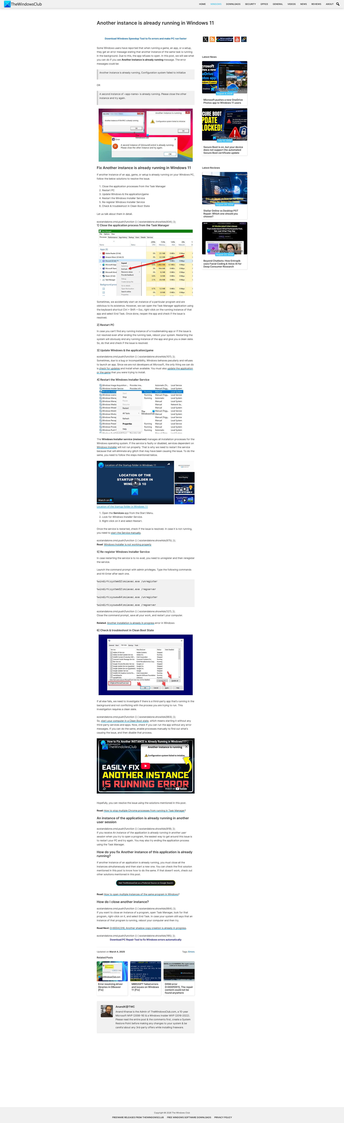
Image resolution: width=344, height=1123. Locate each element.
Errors (191, 951)
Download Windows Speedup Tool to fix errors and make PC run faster (146, 38)
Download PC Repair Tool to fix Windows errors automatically (146, 939)
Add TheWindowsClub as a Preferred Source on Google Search (146, 883)
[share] (168, 464)
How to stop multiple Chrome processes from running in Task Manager (144, 810)
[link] (101, 465)
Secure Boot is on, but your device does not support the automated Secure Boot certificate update (223, 150)
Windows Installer (107, 447)
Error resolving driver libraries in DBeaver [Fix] (110, 987)
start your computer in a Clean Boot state (124, 720)
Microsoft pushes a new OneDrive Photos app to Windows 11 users (223, 101)
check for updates (109, 368)
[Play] (184, 489)
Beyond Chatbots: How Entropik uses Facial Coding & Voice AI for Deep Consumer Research (222, 263)
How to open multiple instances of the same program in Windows (141, 894)
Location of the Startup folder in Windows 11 (130, 465)
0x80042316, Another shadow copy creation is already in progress (148, 928)
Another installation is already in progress (130, 623)
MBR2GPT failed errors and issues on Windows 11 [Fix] (145, 987)
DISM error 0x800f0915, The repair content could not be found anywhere (179, 988)
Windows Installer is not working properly (127, 544)
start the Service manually (126, 532)
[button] (338, 4)
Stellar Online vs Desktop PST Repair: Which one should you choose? (220, 213)
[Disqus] (146, 1072)
